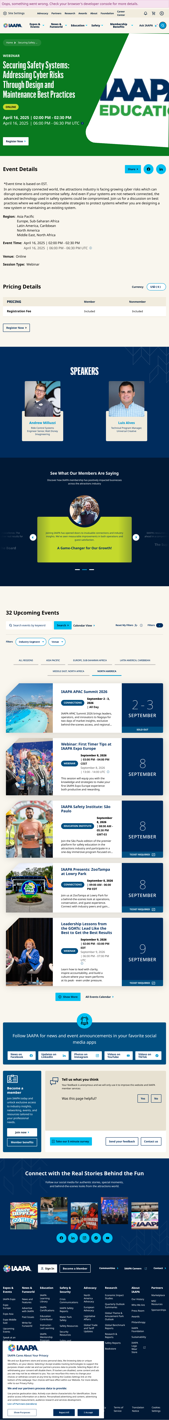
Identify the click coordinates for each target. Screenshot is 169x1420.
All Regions (26, 660)
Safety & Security (65, 1290)
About (93, 13)
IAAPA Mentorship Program (46, 1337)
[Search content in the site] (162, 25)
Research (70, 13)
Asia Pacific (53, 660)
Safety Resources (69, 1326)
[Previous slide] (33, 537)
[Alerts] (146, 13)
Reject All (64, 1412)
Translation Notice (138, 1409)
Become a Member (75, 1268)
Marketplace (158, 1295)
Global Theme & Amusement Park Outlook (114, 1316)
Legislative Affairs (89, 1318)
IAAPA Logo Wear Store (135, 1347)
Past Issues (28, 1317)
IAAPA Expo (9, 1299)
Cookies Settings (156, 1409)
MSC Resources (156, 1303)
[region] (53, 1379)
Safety (95, 25)
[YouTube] (108, 1238)
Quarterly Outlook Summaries (115, 1306)
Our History (138, 1299)
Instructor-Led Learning (47, 1327)
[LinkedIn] (73, 1238)
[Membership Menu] (161, 13)
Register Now (14, 141)
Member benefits (22, 1142)
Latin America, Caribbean (135, 660)
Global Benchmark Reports (115, 1327)
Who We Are (138, 1305)
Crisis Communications (69, 1301)
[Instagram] (84, 1238)
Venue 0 (57, 642)
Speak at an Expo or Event (9, 1340)
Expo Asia (8, 1314)
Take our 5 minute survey (72, 1141)
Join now (20, 1132)
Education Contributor (46, 1318)
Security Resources (65, 1333)
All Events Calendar (98, 997)
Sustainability (139, 1337)
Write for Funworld (27, 1324)
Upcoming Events (8, 1330)
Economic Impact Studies (114, 1297)
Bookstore (110, 1348)
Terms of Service (118, 1409)
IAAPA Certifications (47, 1309)
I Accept (88, 1412)
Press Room (138, 1310)
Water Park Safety (66, 1319)
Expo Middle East (9, 1321)
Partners (56, 13)
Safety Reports (113, 1343)
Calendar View (82, 625)
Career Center (121, 13)
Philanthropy (138, 1322)
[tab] (77, 569)
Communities (107, 1268)
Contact (158, 1268)
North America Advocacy (89, 1298)
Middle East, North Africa (68, 671)
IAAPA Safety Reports (66, 1310)
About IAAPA (136, 1290)
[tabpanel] (84, 528)
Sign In (49, 1268)
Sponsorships (158, 1310)
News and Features (27, 1301)
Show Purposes (22, 1412)
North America (106, 671)
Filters (151, 625)
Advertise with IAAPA (28, 1310)
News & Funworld (56, 25)
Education (77, 25)
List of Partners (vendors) (22, 1403)
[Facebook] (61, 1238)
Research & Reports (111, 1336)
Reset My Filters (124, 625)
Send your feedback (122, 1141)
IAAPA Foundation (138, 1330)
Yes (143, 1098)
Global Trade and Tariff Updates (91, 1328)
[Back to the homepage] (17, 1268)
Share (131, 169)
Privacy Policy (102, 1409)
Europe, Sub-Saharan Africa (90, 660)
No (156, 1098)
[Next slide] (136, 537)
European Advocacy (89, 1309)
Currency (137, 287)
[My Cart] (153, 13)
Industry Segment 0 (31, 642)
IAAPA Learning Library (45, 1298)
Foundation (107, 13)
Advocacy (42, 13)
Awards (83, 13)
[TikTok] (96, 1238)
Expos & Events (35, 25)
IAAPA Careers (133, 1268)
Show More (70, 997)
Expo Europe (7, 1306)
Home (9, 42)
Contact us (151, 1141)
